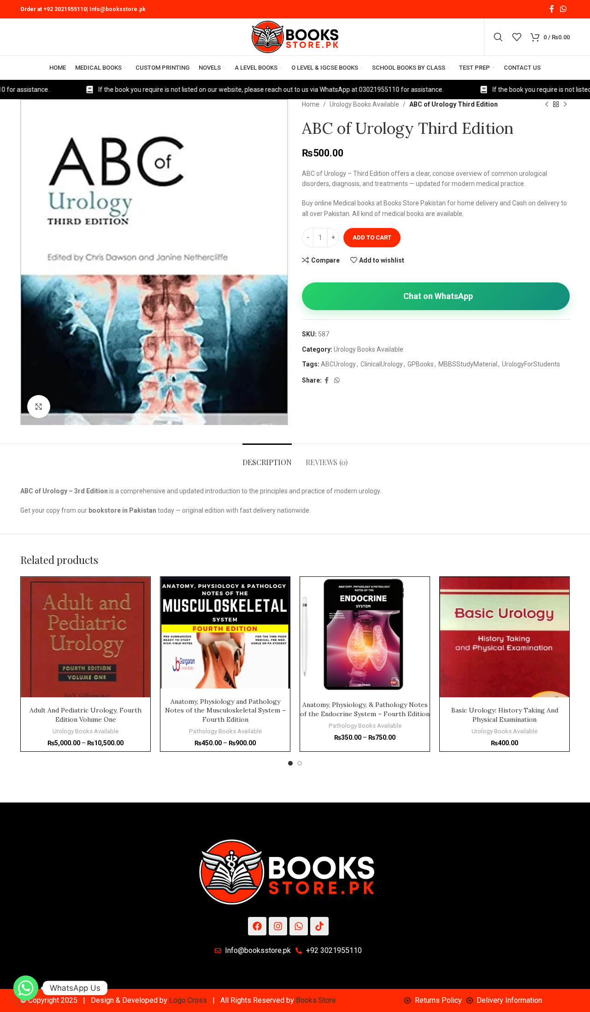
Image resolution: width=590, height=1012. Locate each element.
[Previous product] (546, 104)
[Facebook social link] (551, 9)
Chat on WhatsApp (438, 296)
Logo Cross (188, 1000)
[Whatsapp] (298, 926)
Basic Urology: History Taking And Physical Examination (504, 715)
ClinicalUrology (381, 364)
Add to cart (372, 237)
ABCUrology (338, 364)
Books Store (316, 1000)
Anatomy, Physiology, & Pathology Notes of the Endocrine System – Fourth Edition (365, 709)
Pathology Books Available (225, 731)
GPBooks (420, 364)
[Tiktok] (319, 926)
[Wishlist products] (516, 37)
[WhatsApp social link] (563, 9)
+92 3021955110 (65, 9)
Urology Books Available (364, 104)
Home (310, 104)
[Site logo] (295, 36)
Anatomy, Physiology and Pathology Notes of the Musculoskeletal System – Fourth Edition (225, 710)
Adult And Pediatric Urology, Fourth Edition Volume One (86, 715)
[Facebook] (257, 926)
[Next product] (565, 104)
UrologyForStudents (531, 364)
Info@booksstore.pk (117, 9)
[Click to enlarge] (38, 406)
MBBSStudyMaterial (467, 364)
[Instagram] (278, 926)
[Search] (498, 37)
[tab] (267, 457)
